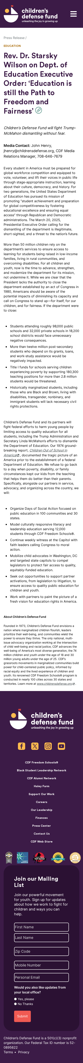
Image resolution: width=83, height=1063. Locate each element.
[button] (39, 110)
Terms (8, 1052)
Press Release (14, 37)
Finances (41, 818)
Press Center (41, 825)
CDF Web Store (42, 841)
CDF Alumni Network (41, 778)
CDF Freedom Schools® (41, 762)
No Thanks (25, 1004)
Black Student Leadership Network (41, 770)
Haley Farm (41, 786)
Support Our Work (41, 794)
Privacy (23, 1052)
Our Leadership (41, 810)
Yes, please (26, 999)
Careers (41, 802)
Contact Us (42, 833)
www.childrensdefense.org (54, 684)
